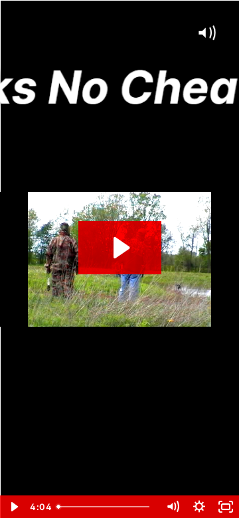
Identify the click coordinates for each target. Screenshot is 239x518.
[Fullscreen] (225, 506)
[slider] (105, 506)
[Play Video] (13, 506)
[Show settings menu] (199, 506)
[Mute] (172, 506)
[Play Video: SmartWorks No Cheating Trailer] (119, 247)
